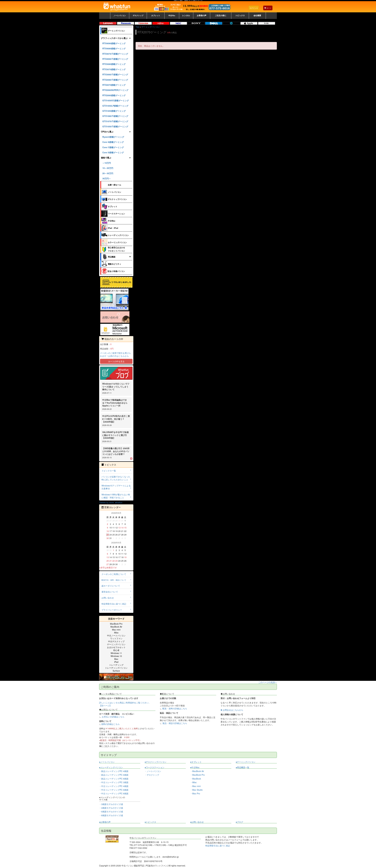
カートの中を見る (116, 361)
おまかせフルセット (116, 647)
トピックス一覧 (108, 470)
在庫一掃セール (114, 184)
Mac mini (116, 629)
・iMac (193, 782)
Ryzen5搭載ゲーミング (113, 136)
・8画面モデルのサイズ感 (111, 815)
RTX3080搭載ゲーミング (114, 64)
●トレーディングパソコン (111, 767)
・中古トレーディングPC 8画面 (113, 793)
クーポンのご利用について (113, 574)
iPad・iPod (113, 228)
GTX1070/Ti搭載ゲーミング (115, 121)
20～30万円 (107, 173)
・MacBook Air (197, 771)
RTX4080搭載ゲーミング (114, 48)
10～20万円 (107, 167)
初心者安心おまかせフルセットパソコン (116, 249)
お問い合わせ (107, 597)
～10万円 (106, 162)
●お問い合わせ (197, 822)
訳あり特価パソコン (116, 271)
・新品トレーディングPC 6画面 (113, 774)
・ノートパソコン (153, 771)
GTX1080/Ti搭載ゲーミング (115, 116)
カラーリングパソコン (117, 242)
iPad (116, 661)
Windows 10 (116, 656)
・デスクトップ (152, 775)
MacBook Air (116, 626)
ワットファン (116, 638)
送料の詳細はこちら (110, 724)
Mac (116, 658)
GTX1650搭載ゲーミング (114, 110)
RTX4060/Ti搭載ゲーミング (115, 58)
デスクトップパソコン (117, 199)
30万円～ (106, 178)
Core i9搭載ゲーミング (113, 142)
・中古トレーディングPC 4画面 (113, 786)
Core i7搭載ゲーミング (113, 147)
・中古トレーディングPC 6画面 (113, 789)
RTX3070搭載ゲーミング (114, 69)
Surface (116, 670)
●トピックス (150, 822)
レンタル (186, 16)
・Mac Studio (196, 789)
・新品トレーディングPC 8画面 (113, 778)
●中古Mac (194, 767)
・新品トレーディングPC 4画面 (113, 771)
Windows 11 (116, 653)
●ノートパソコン (107, 762)
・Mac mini (195, 786)
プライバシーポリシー (111, 609)
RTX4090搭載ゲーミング (114, 43)
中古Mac (111, 220)
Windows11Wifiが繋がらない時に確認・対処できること (115, 496)
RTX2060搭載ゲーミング (114, 95)
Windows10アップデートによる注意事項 (116, 487)
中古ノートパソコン (116, 635)
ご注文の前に (220, 16)
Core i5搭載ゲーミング (113, 152)
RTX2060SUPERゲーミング (115, 90)
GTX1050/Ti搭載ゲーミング (115, 126)
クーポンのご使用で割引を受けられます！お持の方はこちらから (115, 354)
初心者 (116, 650)
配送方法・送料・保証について (113, 580)
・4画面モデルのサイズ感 (111, 807)
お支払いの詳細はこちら (113, 716)
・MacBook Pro (197, 774)
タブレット (112, 206)
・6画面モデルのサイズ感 (111, 811)
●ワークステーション (154, 767)
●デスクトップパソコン (155, 762)
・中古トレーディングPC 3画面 (113, 782)
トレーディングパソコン (118, 235)
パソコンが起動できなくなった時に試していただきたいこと (115, 478)
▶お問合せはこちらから (232, 709)
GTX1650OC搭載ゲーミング (115, 100)
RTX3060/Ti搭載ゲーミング (115, 74)
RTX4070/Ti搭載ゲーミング (115, 53)
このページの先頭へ (267, 682)
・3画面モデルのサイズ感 (111, 804)
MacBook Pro (116, 623)
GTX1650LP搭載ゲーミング (115, 105)
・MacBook (195, 778)
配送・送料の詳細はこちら (174, 708)
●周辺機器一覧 (242, 767)
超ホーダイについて (110, 585)
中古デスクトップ (116, 641)
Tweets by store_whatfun (110, 502)
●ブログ (239, 822)
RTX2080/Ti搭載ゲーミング (115, 79)
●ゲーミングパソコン (245, 762)
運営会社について (109, 591)
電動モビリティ (114, 264)
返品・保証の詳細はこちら (174, 723)
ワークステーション (116, 213)
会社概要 (257, 16)
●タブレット (196, 762)
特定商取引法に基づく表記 (113, 603)
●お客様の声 (105, 822)
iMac (116, 632)
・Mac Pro (195, 793)
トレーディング (116, 664)
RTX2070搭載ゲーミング (114, 84)
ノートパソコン (114, 192)
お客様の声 (201, 16)
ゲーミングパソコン (116, 30)
